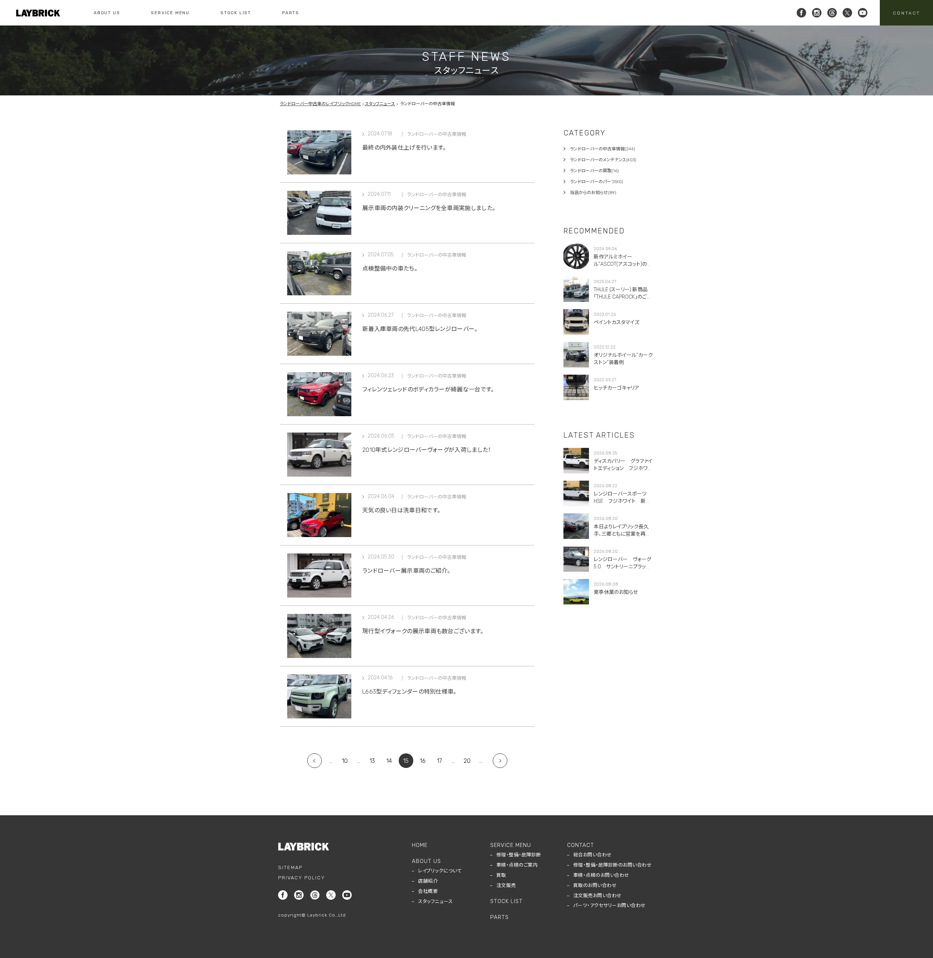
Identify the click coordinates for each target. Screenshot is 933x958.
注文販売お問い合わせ (597, 895)
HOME (420, 845)
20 (467, 760)
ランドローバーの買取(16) (594, 170)
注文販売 (506, 885)
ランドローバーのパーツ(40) (596, 181)
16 (423, 760)
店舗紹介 (428, 881)
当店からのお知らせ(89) (593, 192)
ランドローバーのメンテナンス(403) (603, 159)
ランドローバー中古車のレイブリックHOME (320, 103)
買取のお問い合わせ (595, 885)
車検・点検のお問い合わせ (601, 875)
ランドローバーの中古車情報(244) (602, 148)
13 (372, 760)
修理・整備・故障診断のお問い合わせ (612, 865)
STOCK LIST (235, 12)
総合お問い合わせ (592, 855)
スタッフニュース (380, 103)
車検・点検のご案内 (517, 865)
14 (389, 760)
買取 (501, 875)
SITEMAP (290, 867)
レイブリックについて (440, 871)
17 (439, 760)
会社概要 (428, 891)
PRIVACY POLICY (301, 877)
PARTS (290, 12)
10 (345, 760)
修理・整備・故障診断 (518, 855)
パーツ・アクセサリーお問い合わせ (609, 905)
